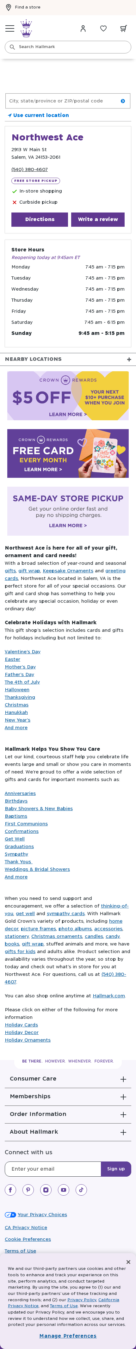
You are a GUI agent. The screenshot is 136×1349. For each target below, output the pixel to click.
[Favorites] (103, 28)
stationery (17, 936)
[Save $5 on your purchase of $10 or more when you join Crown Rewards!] (68, 397)
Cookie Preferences (28, 1239)
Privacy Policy (81, 1300)
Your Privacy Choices (42, 1214)
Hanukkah (16, 712)
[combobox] (68, 47)
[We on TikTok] (81, 1190)
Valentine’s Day (22, 652)
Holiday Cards (21, 1025)
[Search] (12, 47)
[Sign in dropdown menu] (83, 28)
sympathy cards (66, 913)
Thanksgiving (20, 697)
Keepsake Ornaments (68, 571)
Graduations (19, 846)
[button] (68, 1079)
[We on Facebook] (10, 1190)
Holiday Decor (22, 1032)
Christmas (16, 705)
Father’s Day (19, 674)
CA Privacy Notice (26, 1227)
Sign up (116, 1169)
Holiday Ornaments (28, 1040)
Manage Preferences (68, 1336)
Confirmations (22, 831)
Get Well (15, 839)
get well (25, 913)
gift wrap (29, 571)
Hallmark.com (109, 996)
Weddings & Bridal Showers (37, 869)
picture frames (38, 929)
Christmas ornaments (56, 936)
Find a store (27, 7)
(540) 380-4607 (29, 169)
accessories (108, 929)
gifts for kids (20, 951)
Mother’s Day (20, 667)
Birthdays (16, 801)
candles (94, 936)
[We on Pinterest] (28, 1190)
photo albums (75, 929)
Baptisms (16, 816)
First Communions (26, 824)
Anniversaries (20, 793)
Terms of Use (20, 1251)
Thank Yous (19, 861)
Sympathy (16, 854)
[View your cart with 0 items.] (123, 28)
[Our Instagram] (46, 1190)
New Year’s (17, 720)
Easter (12, 659)
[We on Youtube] (63, 1190)
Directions (40, 219)
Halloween (17, 689)
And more (16, 727)
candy (113, 936)
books (12, 944)
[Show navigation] (9, 28)
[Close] (128, 1262)
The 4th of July (22, 682)
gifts (10, 571)
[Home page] (26, 28)
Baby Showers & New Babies (39, 808)
